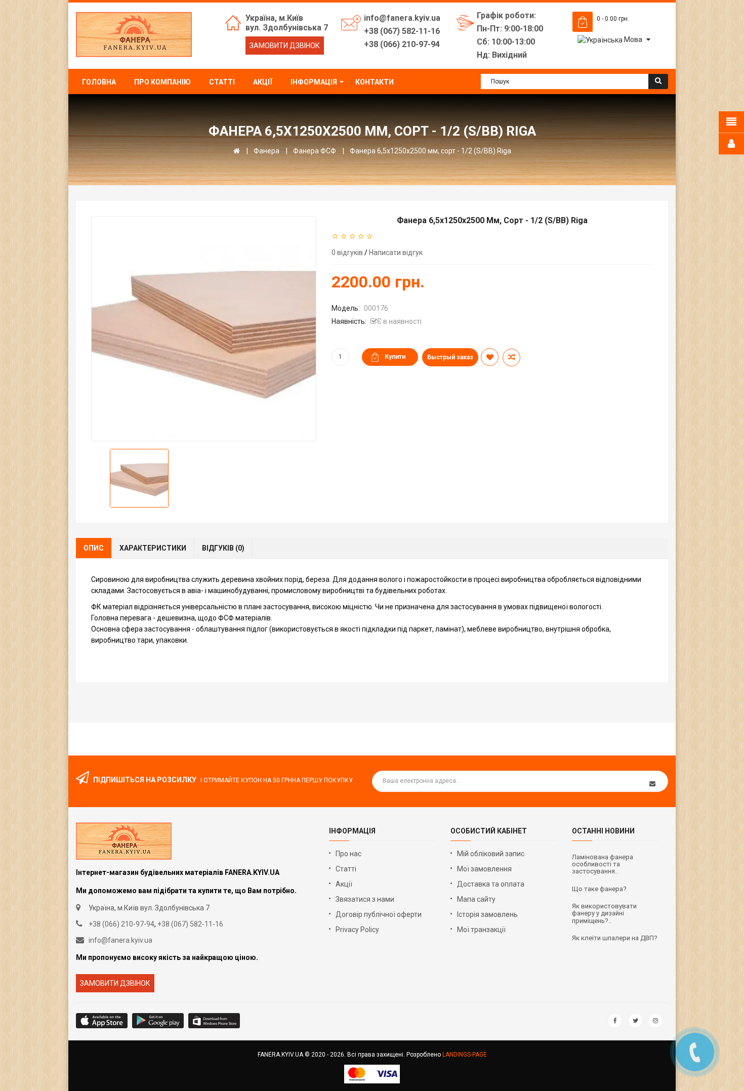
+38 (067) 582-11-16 (190, 924)
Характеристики (152, 548)
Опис (94, 548)
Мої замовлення (484, 869)
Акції (344, 884)
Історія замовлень (487, 914)
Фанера (266, 151)
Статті (346, 869)
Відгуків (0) (223, 548)
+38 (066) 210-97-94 (121, 924)
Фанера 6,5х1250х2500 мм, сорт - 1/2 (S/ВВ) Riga (430, 151)
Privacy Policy (357, 930)
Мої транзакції (481, 930)
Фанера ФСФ (314, 151)
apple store (158, 1020)
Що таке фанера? (599, 889)
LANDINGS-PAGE (464, 1054)
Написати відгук (396, 252)
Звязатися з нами (365, 899)
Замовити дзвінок (285, 45)
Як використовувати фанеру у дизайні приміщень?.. (604, 914)
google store (102, 1020)
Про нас (348, 854)
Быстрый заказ (450, 357)
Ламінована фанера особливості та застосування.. (602, 864)
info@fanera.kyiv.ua (120, 940)
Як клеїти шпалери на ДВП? (614, 938)
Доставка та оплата (490, 884)
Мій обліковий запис (490, 854)
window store (214, 1020)
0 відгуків (347, 252)
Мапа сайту (476, 899)
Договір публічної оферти (379, 914)
